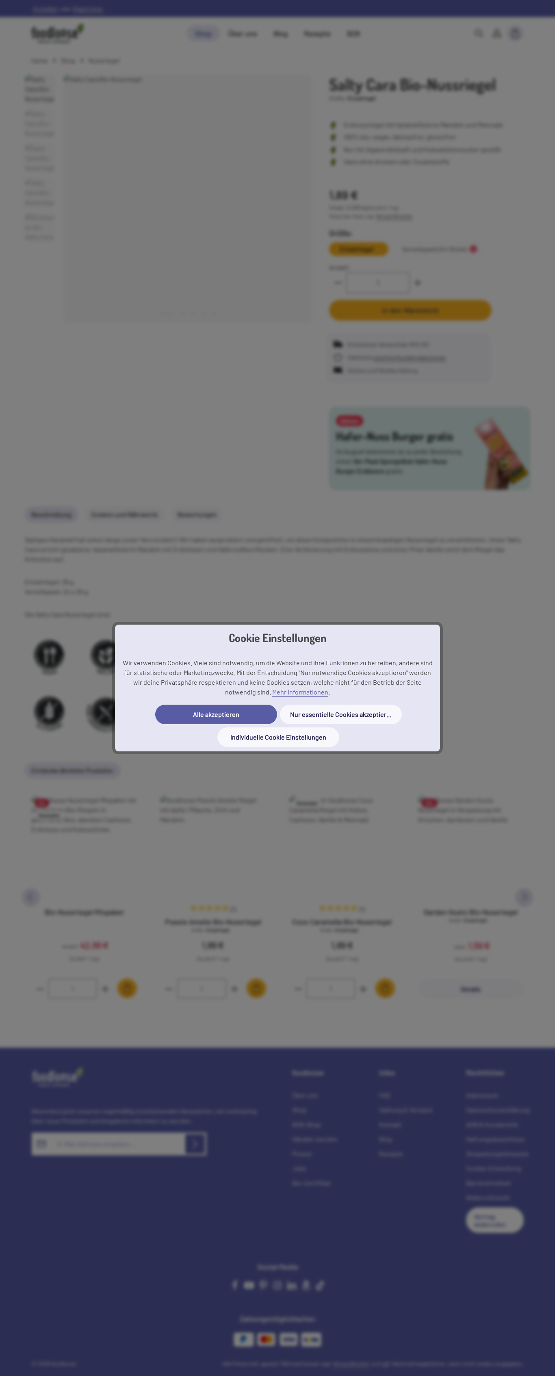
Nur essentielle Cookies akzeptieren (342, 714)
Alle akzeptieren (216, 714)
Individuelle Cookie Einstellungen (278, 737)
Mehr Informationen (300, 692)
